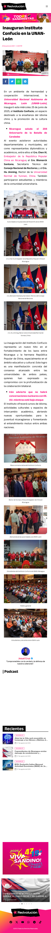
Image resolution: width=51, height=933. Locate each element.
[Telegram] (34, 922)
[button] (19, 903)
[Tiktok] (40, 922)
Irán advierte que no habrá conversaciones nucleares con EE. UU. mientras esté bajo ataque (28, 396)
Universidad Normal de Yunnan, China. (25, 174)
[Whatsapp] (28, 922)
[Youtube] (22, 922)
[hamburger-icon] (47, 6)
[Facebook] (10, 922)
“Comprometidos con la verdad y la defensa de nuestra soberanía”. (25, 663)
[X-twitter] (16, 922)
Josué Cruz (25, 658)
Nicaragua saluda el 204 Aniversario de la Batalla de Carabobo (28, 132)
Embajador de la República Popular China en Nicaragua (25, 158)
